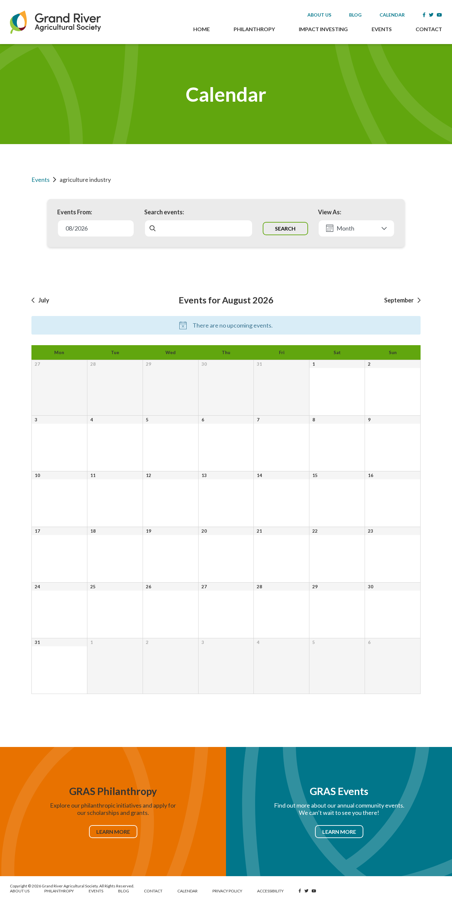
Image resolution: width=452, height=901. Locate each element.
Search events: (164, 212)
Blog (355, 15)
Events (382, 29)
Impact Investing (323, 29)
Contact (429, 29)
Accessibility (270, 890)
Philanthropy (254, 29)
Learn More (113, 831)
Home (201, 29)
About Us (319, 15)
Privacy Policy (227, 890)
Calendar (392, 15)
